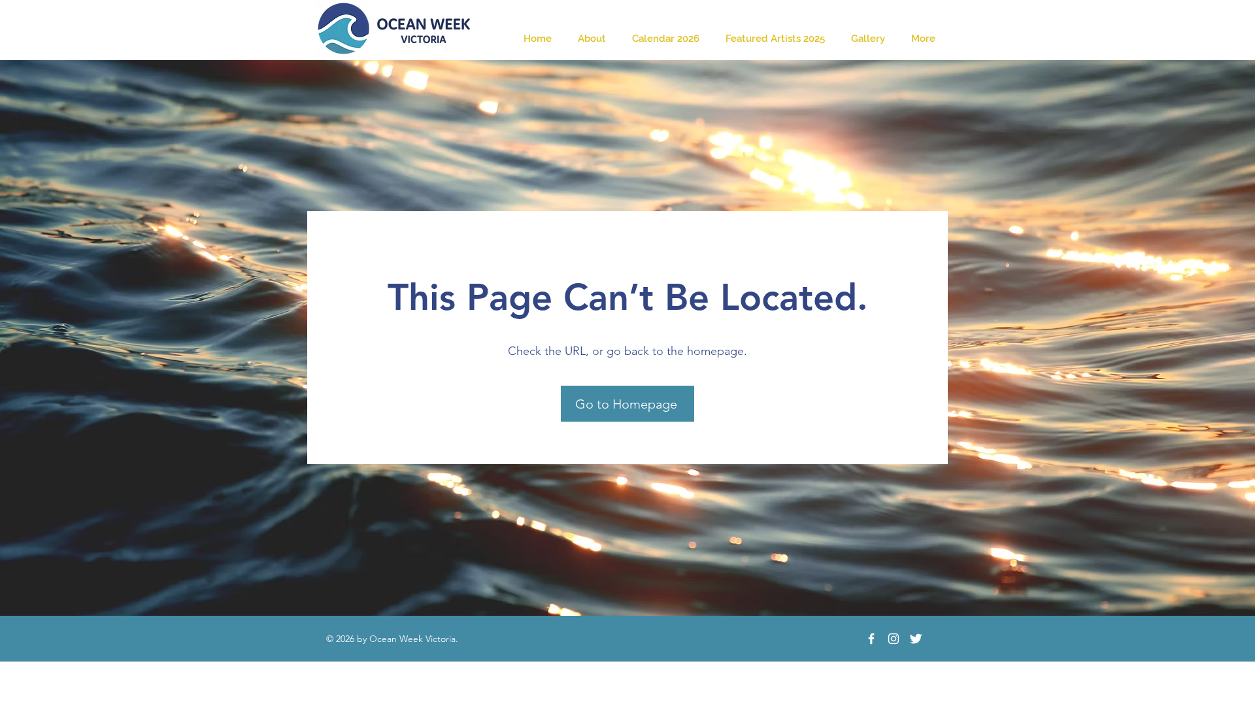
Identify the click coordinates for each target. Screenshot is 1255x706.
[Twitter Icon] (916, 638)
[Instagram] (893, 638)
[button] (868, 39)
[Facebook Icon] (871, 638)
